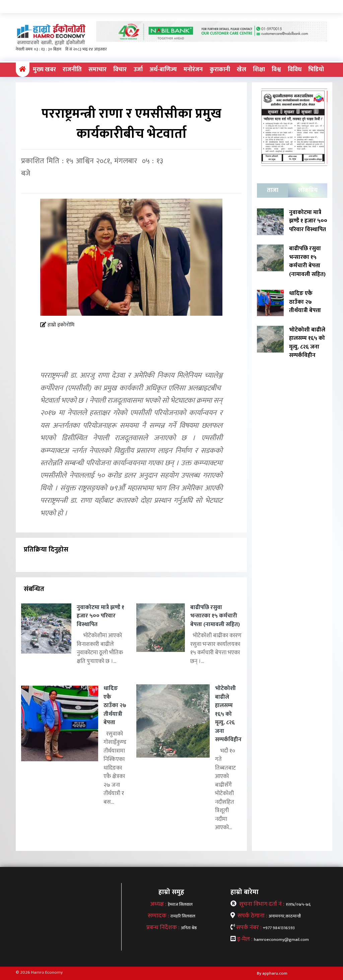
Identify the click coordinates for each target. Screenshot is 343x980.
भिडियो (316, 70)
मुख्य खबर (44, 70)
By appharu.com (272, 973)
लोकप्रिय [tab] (308, 190)
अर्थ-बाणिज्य (163, 70)
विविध (294, 70)
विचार (120, 70)
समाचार (97, 70)
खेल (241, 70)
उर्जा (138, 70)
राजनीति (72, 70)
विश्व (276, 70)
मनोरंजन (193, 70)
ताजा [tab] (272, 190)
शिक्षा (259, 70)
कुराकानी (220, 70)
